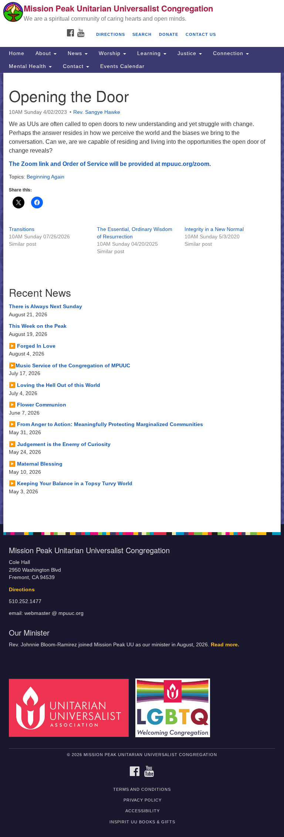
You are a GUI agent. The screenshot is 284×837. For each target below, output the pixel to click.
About (44, 53)
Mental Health (28, 66)
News (76, 53)
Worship (110, 53)
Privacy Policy (143, 800)
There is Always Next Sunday (45, 306)
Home (16, 53)
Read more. (225, 644)
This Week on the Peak (38, 326)
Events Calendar (122, 66)
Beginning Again (45, 177)
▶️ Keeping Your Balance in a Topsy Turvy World (70, 483)
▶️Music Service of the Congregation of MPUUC (69, 365)
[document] (142, 298)
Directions (110, 34)
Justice (188, 53)
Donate (168, 34)
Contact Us (201, 34)
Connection (229, 53)
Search (142, 34)
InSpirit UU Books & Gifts (142, 822)
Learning (150, 53)
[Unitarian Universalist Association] (71, 707)
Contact (74, 66)
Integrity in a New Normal (214, 229)
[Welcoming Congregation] (175, 707)
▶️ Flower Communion (37, 405)
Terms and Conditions (142, 789)
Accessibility (142, 811)
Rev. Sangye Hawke (96, 112)
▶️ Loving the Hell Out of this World (54, 385)
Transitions (21, 229)
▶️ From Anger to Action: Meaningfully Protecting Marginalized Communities (106, 424)
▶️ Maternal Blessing (35, 464)
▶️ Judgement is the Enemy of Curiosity (60, 444)
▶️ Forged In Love (32, 346)
